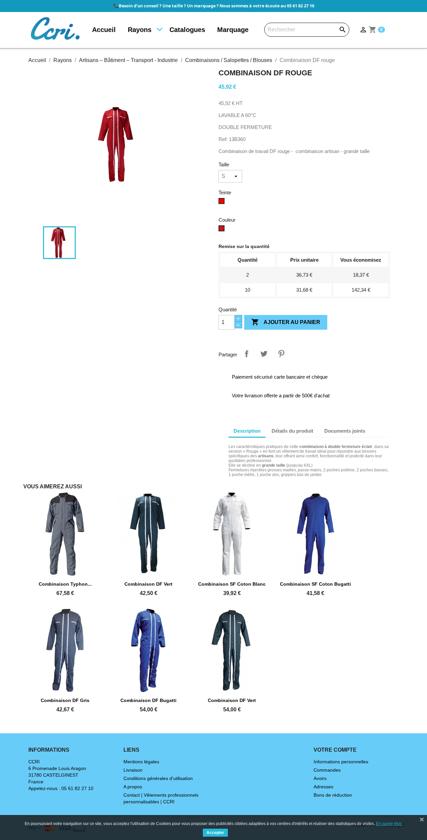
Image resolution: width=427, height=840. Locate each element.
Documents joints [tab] (344, 431)
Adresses (323, 786)
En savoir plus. (389, 823)
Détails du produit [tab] (292, 431)
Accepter (215, 832)
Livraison (132, 770)
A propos (132, 786)
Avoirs (320, 778)
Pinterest (281, 353)
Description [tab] (247, 431)
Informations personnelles (341, 761)
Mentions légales (141, 761)
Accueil (104, 29)
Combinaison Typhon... (65, 584)
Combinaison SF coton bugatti (315, 584)
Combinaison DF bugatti (148, 700)
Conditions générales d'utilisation (158, 778)
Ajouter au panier (285, 322)
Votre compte (335, 750)
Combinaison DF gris (65, 700)
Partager (246, 353)
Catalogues (187, 29)
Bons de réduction (333, 795)
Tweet (264, 353)
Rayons (139, 29)
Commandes (327, 770)
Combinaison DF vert (148, 584)
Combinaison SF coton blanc (232, 584)
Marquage (233, 29)
